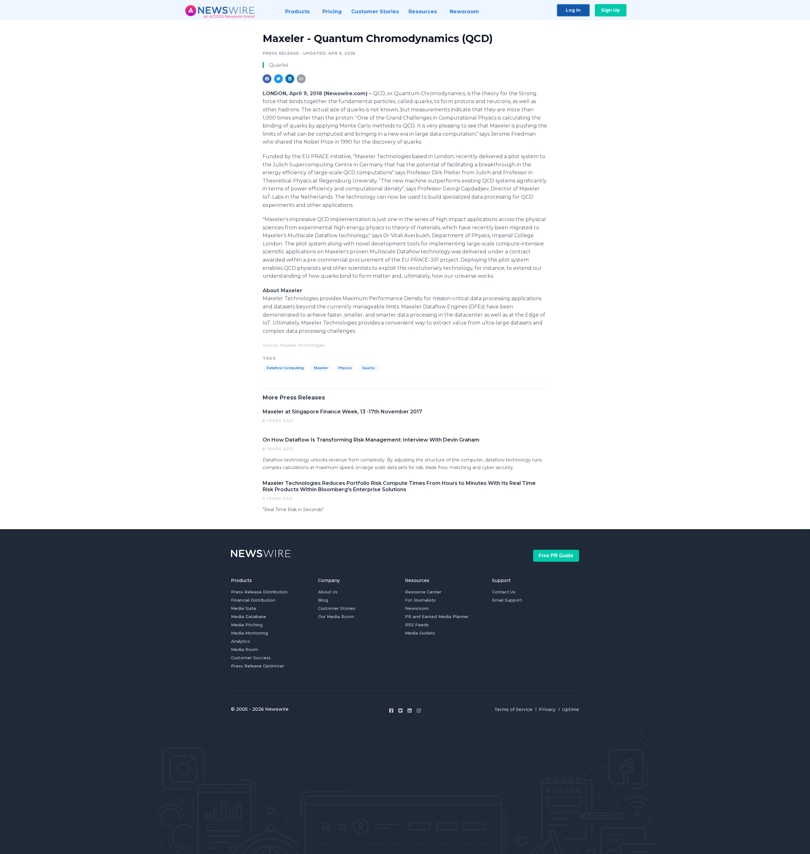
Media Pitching (247, 624)
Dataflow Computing (285, 368)
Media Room (244, 649)
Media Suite (243, 608)
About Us (328, 591)
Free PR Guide (556, 555)
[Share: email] (301, 79)
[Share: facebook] (267, 79)
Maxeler (321, 368)
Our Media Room (336, 616)
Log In (573, 10)
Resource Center (423, 591)
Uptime (570, 709)
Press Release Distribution (259, 591)
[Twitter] (400, 710)
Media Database (248, 616)
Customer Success (251, 657)
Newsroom (417, 608)
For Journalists (420, 600)
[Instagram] (419, 710)
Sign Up (610, 10)
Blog (323, 600)
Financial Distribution (253, 600)
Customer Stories (336, 608)
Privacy (547, 709)
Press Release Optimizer (257, 665)
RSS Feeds (417, 624)
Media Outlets (420, 632)
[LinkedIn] (410, 710)
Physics (345, 368)
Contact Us (503, 591)
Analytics (240, 641)
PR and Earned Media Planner (437, 616)
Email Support (507, 600)
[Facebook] (391, 710)
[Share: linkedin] (290, 79)
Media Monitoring (249, 632)
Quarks (368, 368)
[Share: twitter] (278, 79)
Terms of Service (513, 709)
